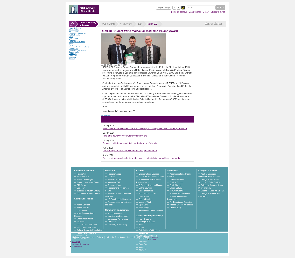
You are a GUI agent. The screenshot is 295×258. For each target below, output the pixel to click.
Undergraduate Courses (149, 174)
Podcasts (72, 40)
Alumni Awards (83, 207)
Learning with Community (118, 216)
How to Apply (144, 196)
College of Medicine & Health (212, 191)
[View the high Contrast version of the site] (183, 8)
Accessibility (77, 246)
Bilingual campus (179, 12)
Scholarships (144, 208)
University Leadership (77, 50)
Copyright (76, 242)
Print (220, 24)
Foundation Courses (147, 193)
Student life (172, 170)
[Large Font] (178, 8)
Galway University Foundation (89, 230)
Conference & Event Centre (88, 193)
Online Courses (145, 188)
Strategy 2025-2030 (77, 42)
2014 (140, 24)
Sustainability (74, 52)
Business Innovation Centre (88, 182)
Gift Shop (72, 54)
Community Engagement (117, 210)
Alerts (71, 37)
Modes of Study (145, 202)
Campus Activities (177, 179)
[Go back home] (84, 13)
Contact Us (73, 48)
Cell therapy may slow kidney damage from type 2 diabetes (130, 150)
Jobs (71, 43)
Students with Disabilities (180, 193)
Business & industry (84, 170)
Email (210, 24)
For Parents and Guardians (181, 202)
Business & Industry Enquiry (88, 191)
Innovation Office (115, 182)
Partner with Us (83, 177)
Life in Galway (175, 208)
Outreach (112, 222)
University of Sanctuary (117, 225)
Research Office (114, 179)
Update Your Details (85, 219)
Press (71, 45)
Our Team (81, 188)
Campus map (195, 12)
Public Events (74, 35)
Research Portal (114, 185)
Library (206, 12)
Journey (72, 59)
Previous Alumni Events (86, 227)
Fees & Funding (145, 199)
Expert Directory (75, 31)
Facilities (111, 177)
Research (110, 170)
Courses (140, 170)
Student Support (176, 182)
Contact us (81, 239)
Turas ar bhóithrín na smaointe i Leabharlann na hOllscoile (130, 143)
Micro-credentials (146, 191)
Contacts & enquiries (80, 244)
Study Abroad (175, 185)
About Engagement (115, 213)
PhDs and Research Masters (151, 185)
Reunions (81, 222)
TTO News (81, 185)
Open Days (143, 205)
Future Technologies (85, 179)
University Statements (77, 33)
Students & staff (218, 12)
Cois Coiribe (73, 38)
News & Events (75, 28)
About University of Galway (149, 215)
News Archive (74, 30)
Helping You (81, 174)
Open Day (73, 55)
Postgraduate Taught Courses (151, 177)
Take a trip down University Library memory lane (125, 136)
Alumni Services (83, 205)
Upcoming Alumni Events (87, 224)
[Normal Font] (174, 8)
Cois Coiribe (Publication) (79, 47)
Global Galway (176, 188)
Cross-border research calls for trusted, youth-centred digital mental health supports (141, 158)
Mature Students (177, 191)
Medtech (72, 57)
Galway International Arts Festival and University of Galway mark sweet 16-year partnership (145, 128)
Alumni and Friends (83, 199)
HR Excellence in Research (119, 199)
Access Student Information (181, 205)
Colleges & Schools (207, 170)
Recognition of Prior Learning (151, 210)
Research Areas (114, 174)
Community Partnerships (118, 219)
